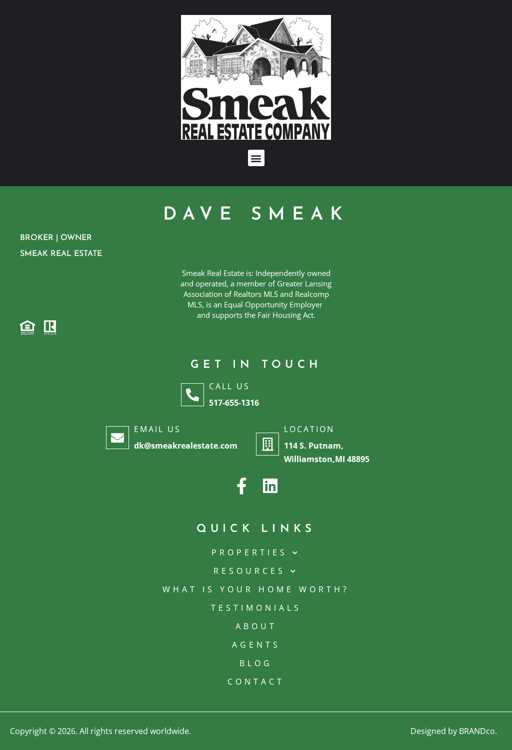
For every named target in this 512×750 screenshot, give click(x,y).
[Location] (267, 444)
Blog (256, 663)
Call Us (229, 386)
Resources (250, 571)
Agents (256, 645)
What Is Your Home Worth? (256, 589)
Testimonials (256, 608)
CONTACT (256, 682)
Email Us (157, 429)
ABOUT (256, 626)
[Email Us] (117, 437)
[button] (256, 158)
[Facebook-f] (242, 486)
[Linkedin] (270, 486)
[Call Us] (192, 394)
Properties (250, 552)
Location (309, 429)
